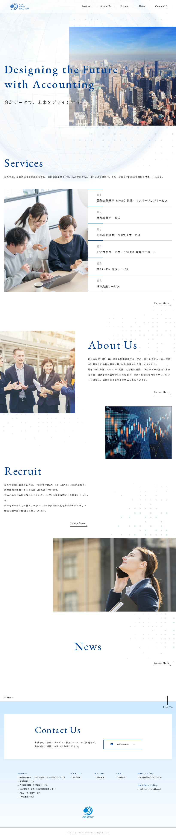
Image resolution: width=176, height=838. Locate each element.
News (142, 6)
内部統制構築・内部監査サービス (119, 231)
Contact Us (161, 6)
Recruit (125, 6)
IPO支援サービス (108, 283)
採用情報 (101, 777)
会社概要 (76, 777)
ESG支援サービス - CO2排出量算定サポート (126, 249)
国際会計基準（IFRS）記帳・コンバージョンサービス (132, 197)
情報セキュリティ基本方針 (151, 789)
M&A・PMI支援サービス (113, 266)
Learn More (161, 303)
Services (86, 6)
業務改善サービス (108, 214)
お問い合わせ (123, 744)
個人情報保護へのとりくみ (151, 777)
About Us (105, 6)
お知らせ (122, 777)
